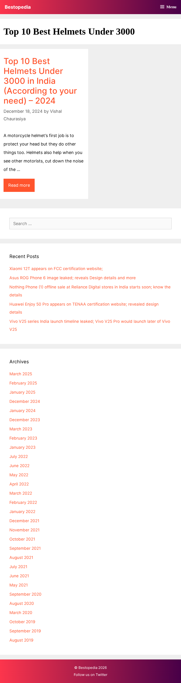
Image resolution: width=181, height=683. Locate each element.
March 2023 (20, 429)
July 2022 (18, 456)
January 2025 (22, 392)
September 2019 (25, 631)
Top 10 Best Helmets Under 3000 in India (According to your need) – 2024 (40, 80)
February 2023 (23, 438)
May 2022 (18, 475)
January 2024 (22, 410)
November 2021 (24, 530)
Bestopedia (18, 7)
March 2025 (20, 374)
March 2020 (20, 612)
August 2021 (21, 557)
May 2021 (18, 585)
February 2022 (23, 502)
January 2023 (22, 447)
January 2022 (22, 511)
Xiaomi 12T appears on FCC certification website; (56, 268)
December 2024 (24, 401)
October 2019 (22, 621)
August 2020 (21, 603)
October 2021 (22, 539)
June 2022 (19, 465)
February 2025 (23, 383)
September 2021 (25, 548)
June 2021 (19, 576)
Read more (21, 187)
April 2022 (19, 484)
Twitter (101, 674)
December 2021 (24, 520)
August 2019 (21, 640)
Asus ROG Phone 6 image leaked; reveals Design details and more (72, 277)
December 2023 (24, 419)
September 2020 (25, 594)
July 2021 (18, 566)
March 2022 (20, 493)
